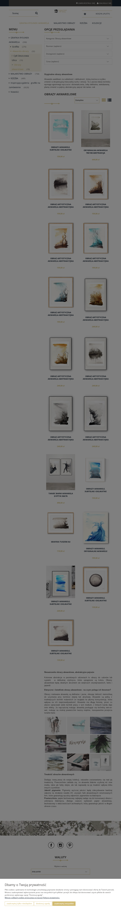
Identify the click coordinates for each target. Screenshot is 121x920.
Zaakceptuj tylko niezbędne (19, 903)
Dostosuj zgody (43, 903)
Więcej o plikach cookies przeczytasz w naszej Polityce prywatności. (32, 897)
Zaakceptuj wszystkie (64, 903)
